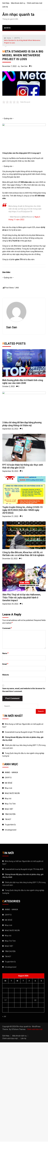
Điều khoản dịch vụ (18, 3)
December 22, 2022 (9, 559)
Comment (7, 628)
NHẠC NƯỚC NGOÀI (12, 793)
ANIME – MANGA (11, 772)
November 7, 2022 (9, 66)
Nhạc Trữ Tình (10, 804)
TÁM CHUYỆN (10, 814)
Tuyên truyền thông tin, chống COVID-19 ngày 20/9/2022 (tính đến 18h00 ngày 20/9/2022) (22, 510)
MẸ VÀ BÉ (8, 783)
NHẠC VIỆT (9, 809)
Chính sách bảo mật (34, 3)
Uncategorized (10, 830)
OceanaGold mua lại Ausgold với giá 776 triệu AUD (24, 732)
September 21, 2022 (10, 516)
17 (5, 1000)
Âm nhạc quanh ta (18, 14)
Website (5, 675)
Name (5, 653)
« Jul (4, 1016)
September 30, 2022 (10, 471)
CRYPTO (8, 778)
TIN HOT (8, 819)
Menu (8, 28)
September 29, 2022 (10, 604)
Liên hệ (5, 7)
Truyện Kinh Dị (10, 825)
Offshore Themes (18, 1029)
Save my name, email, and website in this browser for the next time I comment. (23, 689)
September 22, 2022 (10, 429)
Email (5, 664)
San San (24, 66)
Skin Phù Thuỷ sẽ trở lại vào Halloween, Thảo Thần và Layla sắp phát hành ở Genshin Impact (21, 597)
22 (35, 1000)
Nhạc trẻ (8, 799)
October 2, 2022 (8, 386)
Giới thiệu (5, 3)
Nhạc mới (8, 788)
